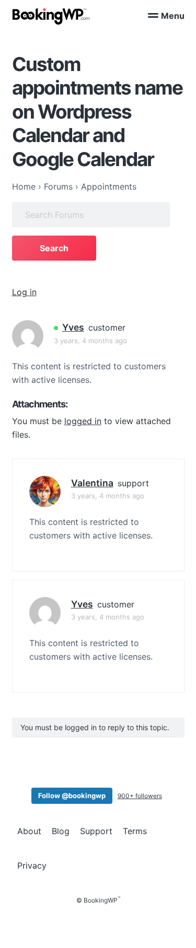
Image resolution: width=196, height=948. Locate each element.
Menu (173, 15)
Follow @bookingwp (72, 795)
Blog (61, 831)
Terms (135, 831)
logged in (82, 421)
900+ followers (140, 796)
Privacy (32, 865)
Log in (24, 292)
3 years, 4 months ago (90, 340)
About (29, 831)
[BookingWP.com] (51, 16)
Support (96, 831)
